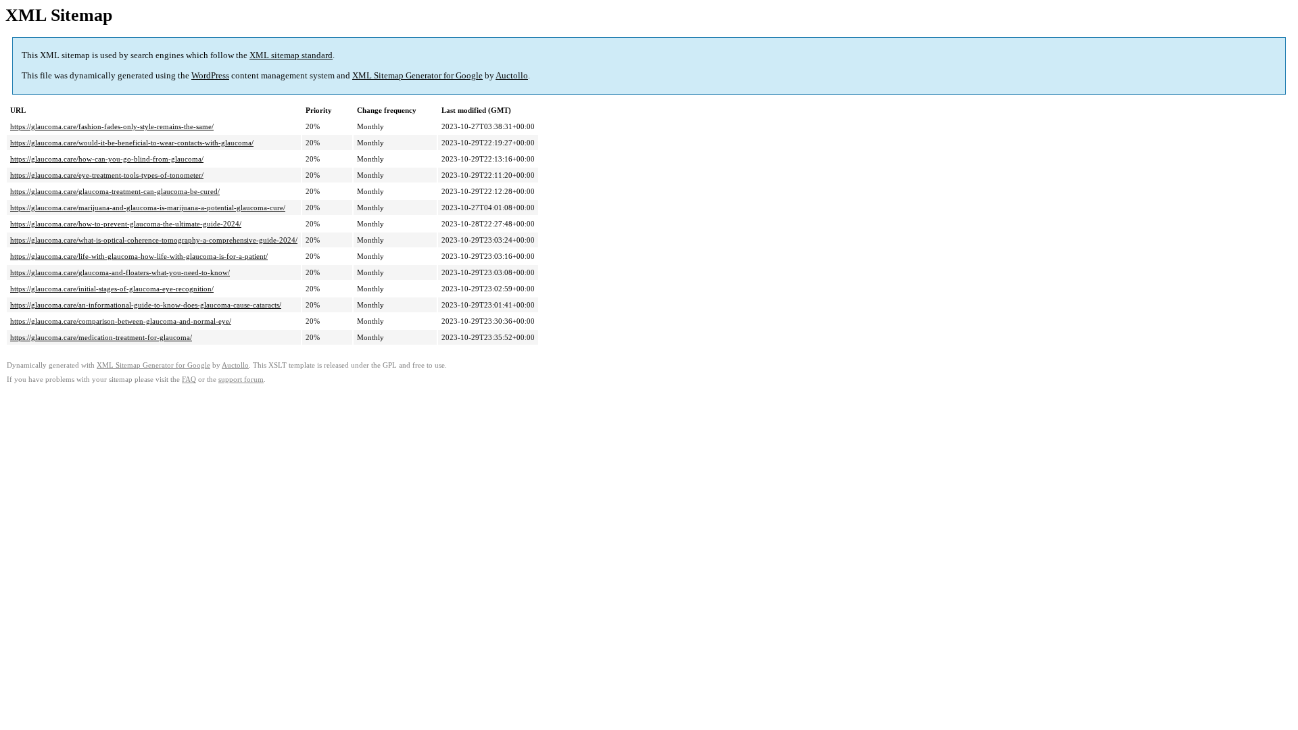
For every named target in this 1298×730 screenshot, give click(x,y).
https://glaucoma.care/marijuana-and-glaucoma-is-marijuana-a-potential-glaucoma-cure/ (147, 207)
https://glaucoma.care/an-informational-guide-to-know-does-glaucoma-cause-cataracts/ (145, 305)
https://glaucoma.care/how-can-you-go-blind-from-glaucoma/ (106, 159)
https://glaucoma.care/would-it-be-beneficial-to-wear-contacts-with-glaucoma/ (132, 143)
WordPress (210, 75)
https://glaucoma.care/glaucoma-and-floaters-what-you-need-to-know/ (120, 272)
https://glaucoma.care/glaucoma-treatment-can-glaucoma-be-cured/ (115, 191)
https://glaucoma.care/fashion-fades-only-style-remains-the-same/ (112, 126)
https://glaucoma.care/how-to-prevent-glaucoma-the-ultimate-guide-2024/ (125, 224)
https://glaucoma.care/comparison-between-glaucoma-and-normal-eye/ (120, 321)
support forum (241, 379)
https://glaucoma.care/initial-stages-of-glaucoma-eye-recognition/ (112, 289)
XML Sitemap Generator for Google (417, 75)
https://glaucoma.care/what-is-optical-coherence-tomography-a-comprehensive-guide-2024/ (153, 240)
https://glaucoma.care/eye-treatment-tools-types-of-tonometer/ (106, 175)
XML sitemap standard (291, 55)
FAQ (189, 379)
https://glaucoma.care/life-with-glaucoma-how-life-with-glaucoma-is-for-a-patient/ (139, 256)
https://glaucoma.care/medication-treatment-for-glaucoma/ (101, 337)
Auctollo (512, 75)
